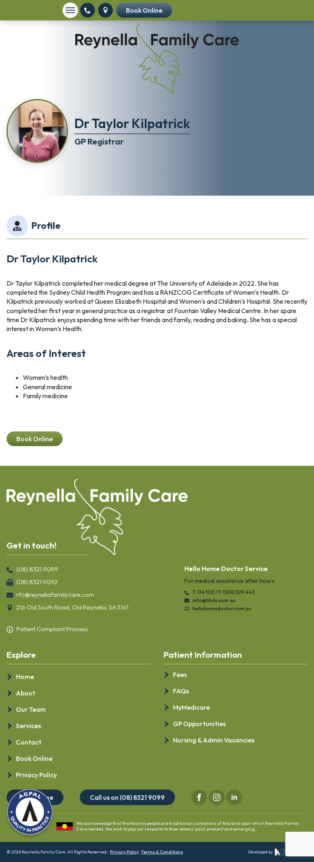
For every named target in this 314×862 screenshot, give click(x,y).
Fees (180, 674)
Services (28, 726)
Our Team (31, 709)
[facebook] (199, 797)
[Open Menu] (70, 10)
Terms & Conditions (162, 852)
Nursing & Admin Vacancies (213, 740)
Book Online (34, 758)
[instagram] (216, 797)
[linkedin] (234, 797)
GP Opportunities (199, 724)
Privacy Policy (36, 775)
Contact (28, 742)
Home (25, 676)
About (25, 693)
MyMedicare (191, 707)
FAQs (181, 691)
